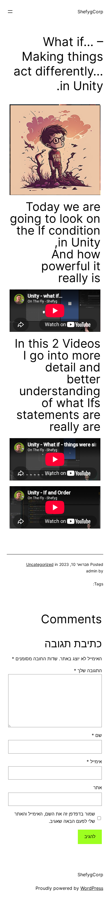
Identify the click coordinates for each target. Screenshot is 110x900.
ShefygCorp (90, 11)
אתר (97, 787)
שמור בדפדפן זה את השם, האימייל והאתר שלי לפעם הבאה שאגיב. (54, 817)
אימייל (94, 761)
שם (97, 735)
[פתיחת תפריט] (10, 11)
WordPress (91, 888)
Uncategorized (40, 564)
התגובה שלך (88, 670)
